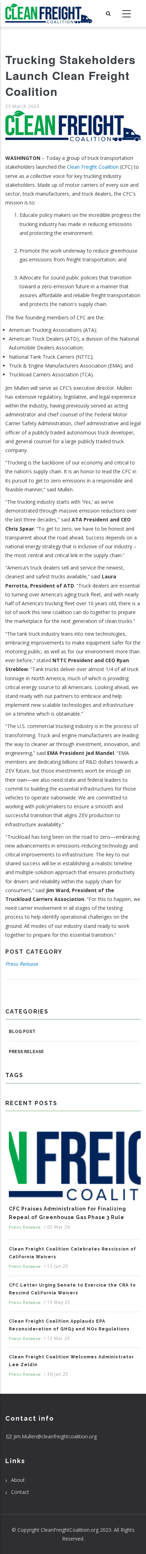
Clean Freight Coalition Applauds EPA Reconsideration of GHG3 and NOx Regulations (69, 1325)
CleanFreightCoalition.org (70, 1529)
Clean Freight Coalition (93, 166)
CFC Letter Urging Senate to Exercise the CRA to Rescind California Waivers (72, 1289)
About (18, 1480)
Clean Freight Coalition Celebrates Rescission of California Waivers (72, 1253)
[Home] (48, 13)
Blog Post (22, 1031)
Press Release (21, 963)
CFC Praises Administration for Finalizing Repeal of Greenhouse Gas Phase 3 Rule (67, 1213)
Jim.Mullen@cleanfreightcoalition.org (55, 1436)
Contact (20, 1492)
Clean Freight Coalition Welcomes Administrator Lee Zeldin (71, 1360)
